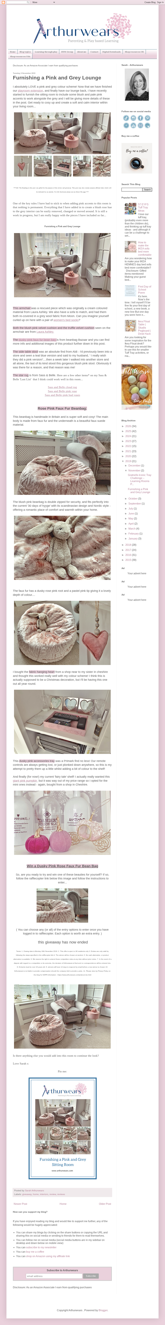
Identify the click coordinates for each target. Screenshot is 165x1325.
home (36, 1194)
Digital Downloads (111, 52)
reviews (61, 1194)
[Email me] (140, 127)
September (135, 503)
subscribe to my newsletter (41, 1247)
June (131, 513)
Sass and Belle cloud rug (62, 387)
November (134, 470)
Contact (94, 52)
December (134, 465)
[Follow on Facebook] (140, 120)
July (131, 508)
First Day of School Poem (144, 289)
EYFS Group (67, 52)
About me (81, 52)
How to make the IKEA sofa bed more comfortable (144, 248)
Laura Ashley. (45, 331)
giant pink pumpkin (25, 780)
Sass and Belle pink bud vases (62, 395)
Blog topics (25, 52)
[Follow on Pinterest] (147, 120)
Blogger (103, 1310)
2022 (128, 446)
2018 (128, 544)
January (133, 538)
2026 (128, 426)
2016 (128, 555)
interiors (44, 1194)
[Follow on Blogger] (126, 127)
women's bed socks (66, 320)
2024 (128, 436)
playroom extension (30, 90)
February (133, 533)
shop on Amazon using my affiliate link (48, 1256)
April (131, 523)
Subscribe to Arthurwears (62, 1270)
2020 (128, 456)
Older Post (105, 1204)
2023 (128, 441)
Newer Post (20, 1204)
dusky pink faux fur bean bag (38, 339)
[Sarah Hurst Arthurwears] (137, 99)
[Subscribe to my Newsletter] (147, 127)
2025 (128, 431)
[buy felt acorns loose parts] (136, 409)
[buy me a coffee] (136, 172)
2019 (128, 461)
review (52, 1194)
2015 (128, 560)
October (133, 498)
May (131, 518)
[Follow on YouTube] (133, 127)
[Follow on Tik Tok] (126, 120)
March (132, 528)
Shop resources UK (134, 52)
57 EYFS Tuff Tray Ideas (143, 207)
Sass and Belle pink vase (62, 391)
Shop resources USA (20, 56)
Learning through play (46, 52)
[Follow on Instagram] (133, 120)
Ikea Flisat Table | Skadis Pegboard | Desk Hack (144, 327)
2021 (128, 451)
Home (12, 52)
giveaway (27, 1194)
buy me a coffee (34, 1251)
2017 (128, 550)
